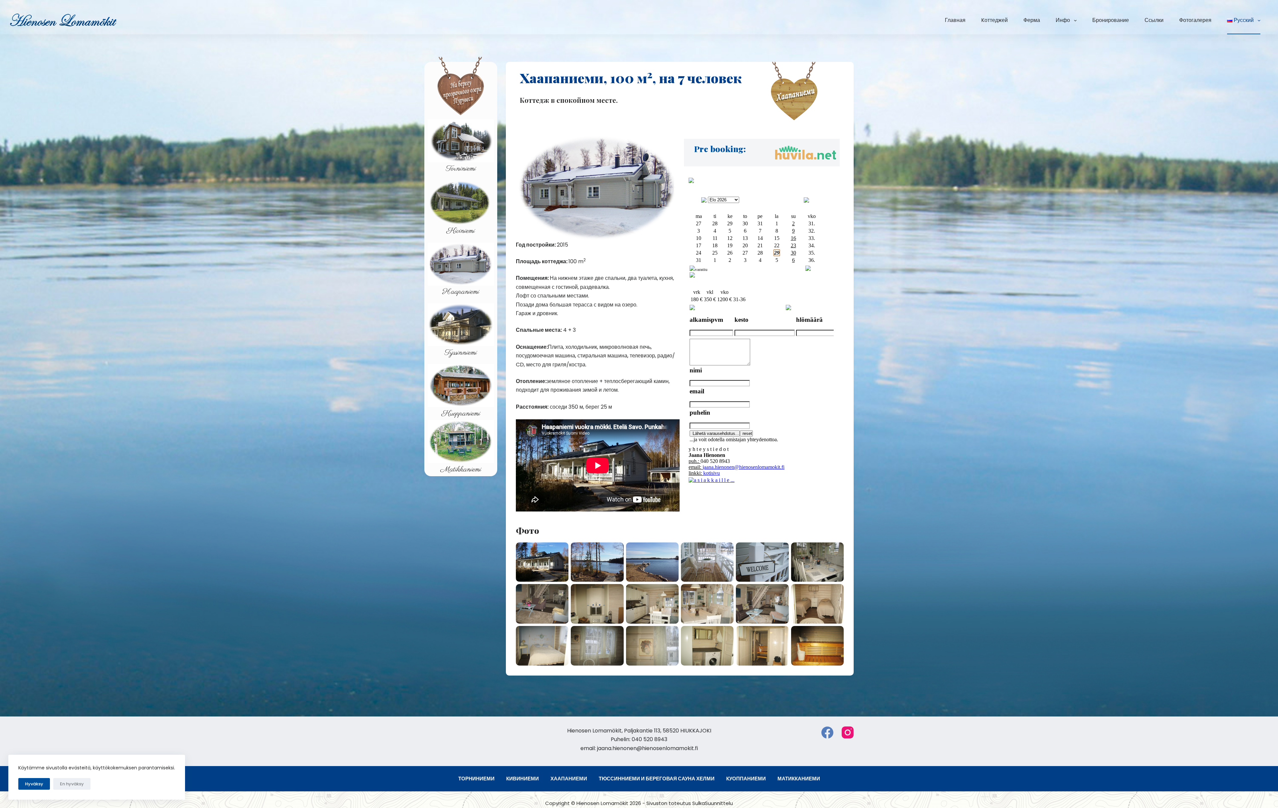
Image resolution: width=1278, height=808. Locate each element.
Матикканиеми (798, 778)
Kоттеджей (994, 20)
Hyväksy (34, 784)
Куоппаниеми (746, 778)
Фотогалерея (1195, 20)
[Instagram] (848, 732)
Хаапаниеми (568, 778)
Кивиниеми (522, 778)
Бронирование (1110, 20)
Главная (955, 20)
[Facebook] (827, 732)
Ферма (1031, 20)
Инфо (1063, 20)
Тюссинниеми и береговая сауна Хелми (657, 778)
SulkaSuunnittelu (712, 803)
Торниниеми (476, 778)
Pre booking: (720, 148)
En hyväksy (72, 784)
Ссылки (1154, 20)
